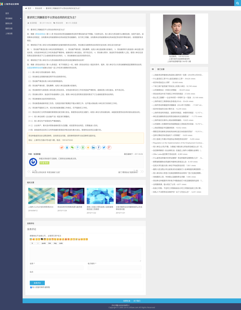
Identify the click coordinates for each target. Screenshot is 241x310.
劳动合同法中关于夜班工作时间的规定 (168, 94)
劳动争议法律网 (11, 6)
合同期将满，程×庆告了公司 (164, 184)
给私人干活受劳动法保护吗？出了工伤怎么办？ (171, 192)
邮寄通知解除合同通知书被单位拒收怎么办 (170, 162)
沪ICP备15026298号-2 (120, 305)
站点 (31, 272)
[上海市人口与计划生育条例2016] (41, 203)
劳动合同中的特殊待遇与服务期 (69, 207)
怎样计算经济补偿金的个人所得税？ (167, 135)
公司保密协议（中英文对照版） (165, 90)
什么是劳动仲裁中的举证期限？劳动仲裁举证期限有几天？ (176, 158)
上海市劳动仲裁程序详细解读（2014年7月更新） (172, 105)
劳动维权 (8, 18)
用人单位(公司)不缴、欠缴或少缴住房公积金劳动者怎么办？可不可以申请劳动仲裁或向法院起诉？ (191, 147)
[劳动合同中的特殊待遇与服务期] (70, 203)
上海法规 (8, 33)
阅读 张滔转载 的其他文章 (44, 162)
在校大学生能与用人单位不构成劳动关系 (169, 166)
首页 (7, 13)
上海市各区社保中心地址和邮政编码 (167, 120)
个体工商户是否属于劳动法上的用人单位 (169, 86)
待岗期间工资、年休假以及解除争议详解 (169, 177)
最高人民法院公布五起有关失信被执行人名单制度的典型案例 (177, 169)
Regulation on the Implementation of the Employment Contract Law (179, 143)
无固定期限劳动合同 (35, 68)
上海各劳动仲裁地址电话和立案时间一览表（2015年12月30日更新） (180, 75)
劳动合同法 (40, 34)
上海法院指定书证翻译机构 (163, 128)
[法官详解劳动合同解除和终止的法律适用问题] (129, 203)
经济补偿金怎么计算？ (162, 82)
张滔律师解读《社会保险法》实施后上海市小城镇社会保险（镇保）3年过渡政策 (184, 150)
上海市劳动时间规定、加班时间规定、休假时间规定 (173, 113)
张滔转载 (33, 23)
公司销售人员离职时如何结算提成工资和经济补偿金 (173, 124)
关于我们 (136, 301)
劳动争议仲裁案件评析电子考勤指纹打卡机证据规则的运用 (176, 181)
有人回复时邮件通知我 (41, 287)
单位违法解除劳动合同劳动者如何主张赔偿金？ (171, 116)
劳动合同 (38, 8)
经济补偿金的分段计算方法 (163, 109)
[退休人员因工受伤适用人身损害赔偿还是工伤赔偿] (100, 203)
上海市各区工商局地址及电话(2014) (167, 101)
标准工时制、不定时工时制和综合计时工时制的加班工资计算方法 (178, 188)
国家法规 (8, 28)
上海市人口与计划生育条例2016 (40, 207)
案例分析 (8, 23)
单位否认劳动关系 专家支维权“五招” (46, 171)
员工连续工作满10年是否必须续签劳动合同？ (171, 139)
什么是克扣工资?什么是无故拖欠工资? (168, 79)
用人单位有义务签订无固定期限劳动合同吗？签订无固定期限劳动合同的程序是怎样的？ (187, 173)
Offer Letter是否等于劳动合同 (164, 154)
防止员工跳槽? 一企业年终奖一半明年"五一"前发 (172, 98)
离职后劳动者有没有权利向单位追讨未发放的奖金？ (173, 132)
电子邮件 (92, 263)
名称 (32, 263)
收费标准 (126, 301)
